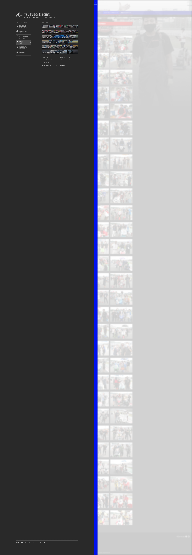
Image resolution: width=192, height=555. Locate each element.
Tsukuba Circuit (37, 15)
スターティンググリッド (111, 12)
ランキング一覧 (45, 62)
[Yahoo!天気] (45, 542)
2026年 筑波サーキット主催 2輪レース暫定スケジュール (56, 66)
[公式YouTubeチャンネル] (23, 542)
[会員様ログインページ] (18, 542)
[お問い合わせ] (30, 542)
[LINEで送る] (189, 536)
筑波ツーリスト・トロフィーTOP (125, 15)
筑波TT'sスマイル (126, 12)
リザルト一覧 (45, 57)
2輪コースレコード (65, 57)
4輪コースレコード (65, 60)
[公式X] (38, 542)
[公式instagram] (42, 542)
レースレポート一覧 (47, 60)
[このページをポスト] (186, 536)
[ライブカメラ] (27, 542)
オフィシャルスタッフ (103, 15)
